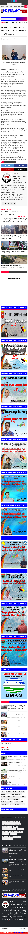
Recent (5, 702)
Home (2, 22)
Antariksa (16, 821)
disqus (13, 272)
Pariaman (15, 796)
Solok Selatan (18, 801)
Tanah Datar (5, 804)
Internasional (7, 829)
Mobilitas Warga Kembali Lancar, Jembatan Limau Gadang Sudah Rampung (13, 251)
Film (10, 826)
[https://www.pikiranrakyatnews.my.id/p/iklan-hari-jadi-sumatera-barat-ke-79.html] (14, 652)
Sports (5, 839)
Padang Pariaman (6, 796)
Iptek (14, 829)
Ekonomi (17, 824)
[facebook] (11, 1)
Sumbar (12, 22)
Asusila (5, 824)
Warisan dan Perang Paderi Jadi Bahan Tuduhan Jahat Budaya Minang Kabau (16, 769)
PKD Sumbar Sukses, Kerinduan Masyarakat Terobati (14, 763)
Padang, (3, 39)
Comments (22, 702)
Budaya (11, 824)
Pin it (9, 169)
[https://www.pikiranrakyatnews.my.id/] (14, 895)
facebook (22, 272)
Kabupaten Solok (11, 791)
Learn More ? (5, 920)
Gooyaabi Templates (14, 930)
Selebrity (17, 836)
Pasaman (22, 796)
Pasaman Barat (5, 799)
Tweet (9, 165)
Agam (2, 791)
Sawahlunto (15, 799)
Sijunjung (4, 801)
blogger (5, 272)
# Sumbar (13, 161)
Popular (14, 702)
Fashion (5, 826)
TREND (10, 839)
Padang (7, 22)
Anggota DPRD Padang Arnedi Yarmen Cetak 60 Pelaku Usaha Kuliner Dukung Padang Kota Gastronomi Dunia (14, 237)
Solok (11, 801)
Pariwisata (19, 831)
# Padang (7, 161)
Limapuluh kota (5, 794)
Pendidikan (13, 834)
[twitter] (14, 1)
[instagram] (16, 1)
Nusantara (11, 831)
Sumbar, (7, 39)
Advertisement (7, 821)
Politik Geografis (8, 836)
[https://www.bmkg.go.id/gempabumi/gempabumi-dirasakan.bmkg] (14, 685)
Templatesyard (14, 928)
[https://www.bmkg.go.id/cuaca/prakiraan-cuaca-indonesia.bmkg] (5, 749)
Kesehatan (20, 829)
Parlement (6, 834)
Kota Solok (21, 791)
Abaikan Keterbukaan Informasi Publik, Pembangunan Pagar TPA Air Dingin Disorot (12, 266)
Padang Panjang (16, 794)
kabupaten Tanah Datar (17, 804)
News (4, 831)
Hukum (15, 826)
